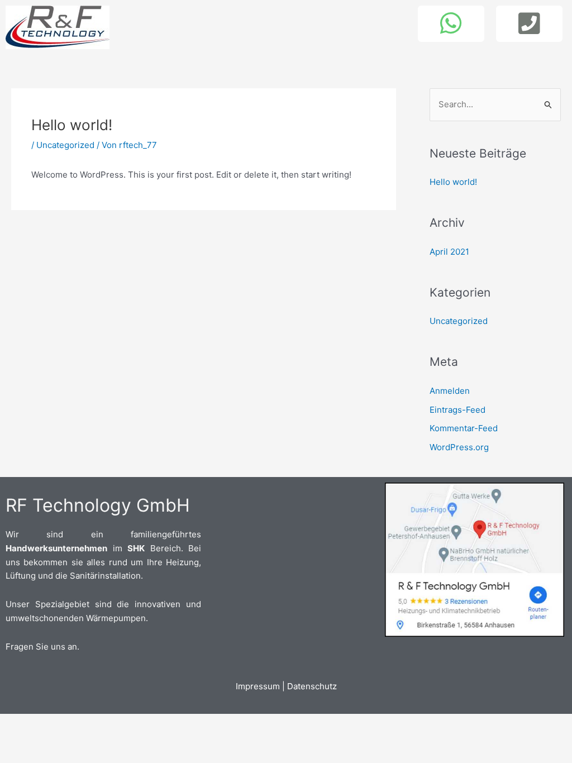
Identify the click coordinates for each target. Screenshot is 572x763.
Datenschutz (312, 686)
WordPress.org (459, 447)
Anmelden (450, 390)
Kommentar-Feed (464, 428)
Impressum (258, 686)
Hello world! (453, 182)
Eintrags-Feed (457, 409)
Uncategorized (65, 145)
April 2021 (449, 251)
